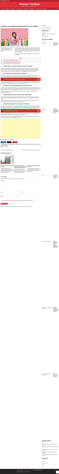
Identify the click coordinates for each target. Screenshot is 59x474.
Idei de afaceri (12, 8)
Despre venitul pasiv (45, 36)
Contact (44, 8)
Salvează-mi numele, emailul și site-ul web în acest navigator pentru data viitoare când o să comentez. (17, 200)
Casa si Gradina (6, 146)
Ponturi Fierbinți (29, 4)
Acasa (2, 8)
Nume (1, 192)
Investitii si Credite (19, 8)
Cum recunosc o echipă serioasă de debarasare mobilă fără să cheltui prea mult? (20, 166)
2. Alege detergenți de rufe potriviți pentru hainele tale (9, 60)
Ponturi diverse (32, 8)
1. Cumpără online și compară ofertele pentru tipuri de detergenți (11, 59)
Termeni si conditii (44, 463)
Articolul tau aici (39, 8)
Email (22, 192)
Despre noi (43, 461)
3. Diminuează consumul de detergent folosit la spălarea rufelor (11, 61)
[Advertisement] (29, 17)
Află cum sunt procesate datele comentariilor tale (24, 206)
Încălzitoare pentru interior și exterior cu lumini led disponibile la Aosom (55, 111)
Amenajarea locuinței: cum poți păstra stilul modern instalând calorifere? (55, 309)
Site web (2, 196)
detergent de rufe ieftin (12, 75)
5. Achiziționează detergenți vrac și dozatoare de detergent (10, 63)
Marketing (26, 8)
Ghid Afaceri (7, 8)
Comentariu (3, 180)
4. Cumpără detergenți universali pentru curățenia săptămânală (11, 62)
